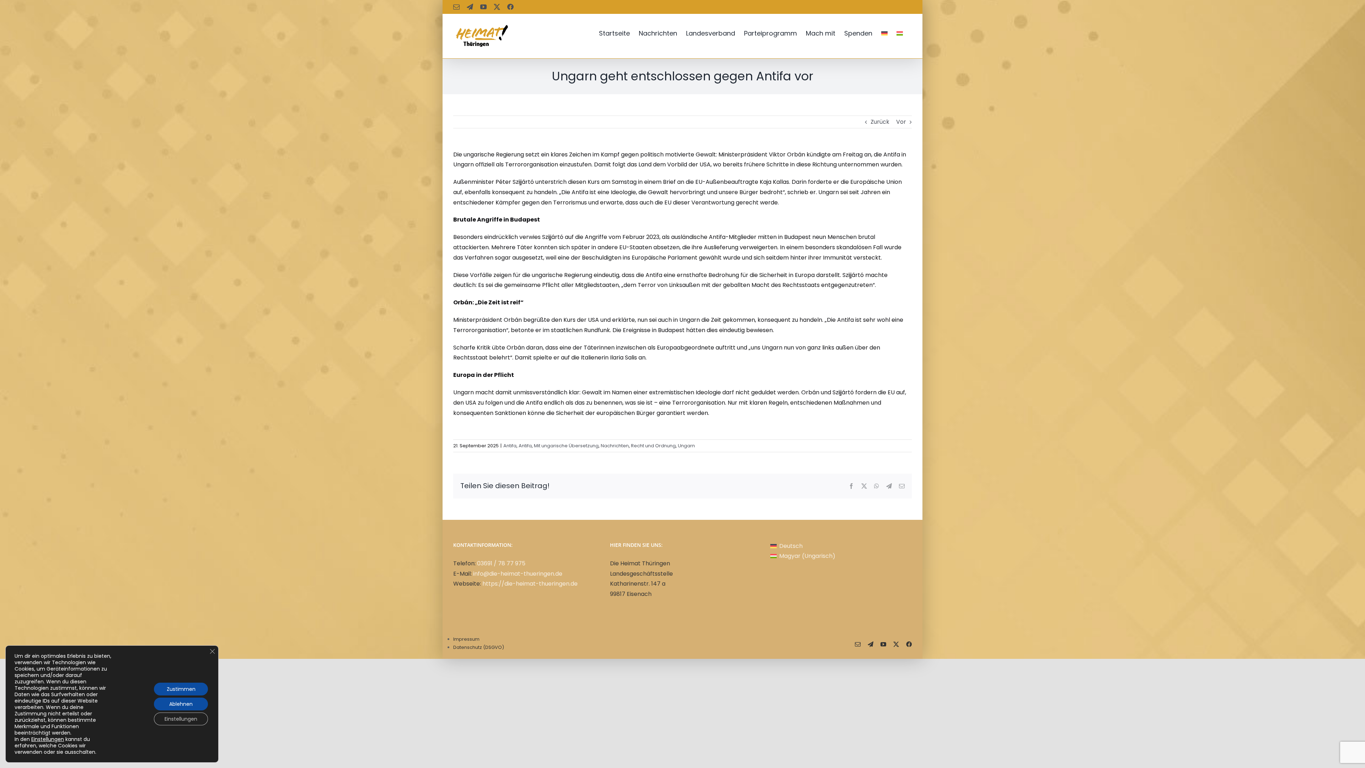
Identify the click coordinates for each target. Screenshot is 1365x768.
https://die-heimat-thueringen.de (530, 584)
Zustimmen (181, 689)
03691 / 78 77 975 (501, 563)
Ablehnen (181, 704)
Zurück (880, 122)
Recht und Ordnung (653, 445)
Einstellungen (47, 739)
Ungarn (686, 445)
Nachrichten (615, 445)
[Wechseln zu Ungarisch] (899, 33)
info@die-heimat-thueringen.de (517, 574)
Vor (901, 122)
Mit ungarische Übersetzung (566, 445)
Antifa (509, 445)
